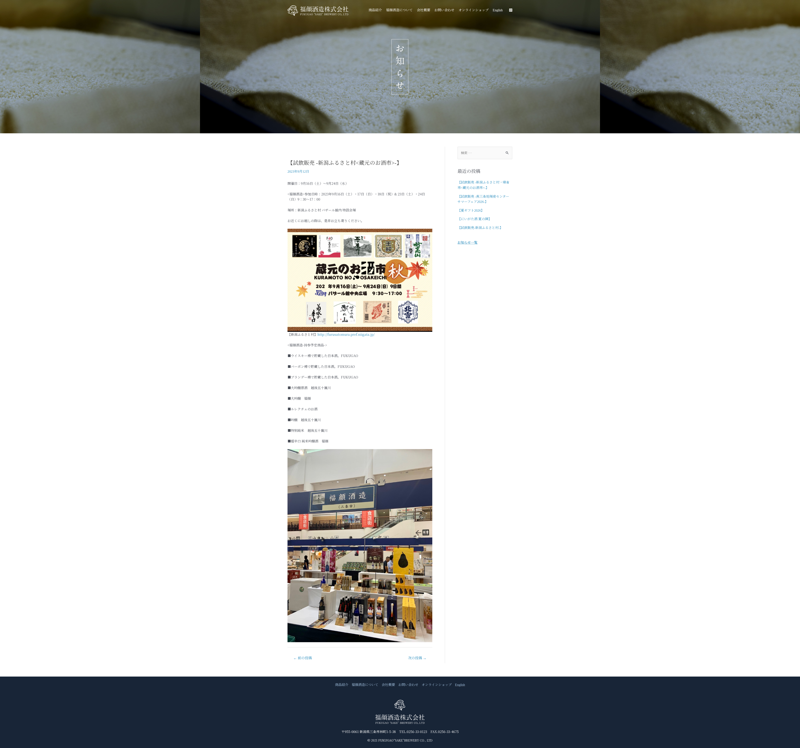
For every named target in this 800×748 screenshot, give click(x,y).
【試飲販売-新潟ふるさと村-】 (480, 228)
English (498, 10)
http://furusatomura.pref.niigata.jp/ (346, 334)
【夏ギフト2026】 (471, 210)
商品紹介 (375, 10)
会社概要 (423, 10)
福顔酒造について (399, 10)
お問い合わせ (444, 10)
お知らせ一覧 (468, 242)
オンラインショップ (474, 10)
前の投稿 (302, 658)
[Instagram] (510, 10)
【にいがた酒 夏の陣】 (475, 219)
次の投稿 (417, 658)
